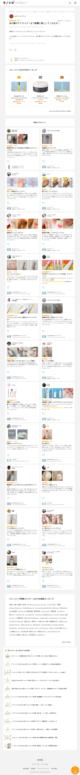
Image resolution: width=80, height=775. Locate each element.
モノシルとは (44, 764)
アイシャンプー (45, 611)
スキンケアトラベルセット (31, 618)
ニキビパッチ (44, 618)
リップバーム (61, 611)
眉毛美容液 (29, 611)
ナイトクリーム (43, 628)
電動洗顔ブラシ (54, 621)
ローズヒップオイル (58, 624)
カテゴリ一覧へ (66, 642)
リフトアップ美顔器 (15, 634)
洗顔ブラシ (42, 621)
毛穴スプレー (64, 608)
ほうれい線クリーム (60, 628)
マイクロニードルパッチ (16, 621)
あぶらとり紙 (63, 614)
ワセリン (51, 628)
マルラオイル (13, 628)
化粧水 (11, 604)
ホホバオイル (36, 624)
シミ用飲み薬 (19, 618)
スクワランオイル (46, 624)
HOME (40, 760)
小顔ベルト (25, 634)
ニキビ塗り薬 (24, 631)
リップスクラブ (29, 614)
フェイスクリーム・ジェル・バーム (28, 628)
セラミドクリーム (14, 624)
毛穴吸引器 (32, 634)
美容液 (19, 604)
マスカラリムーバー (28, 608)
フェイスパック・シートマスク (57, 618)
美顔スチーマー (42, 631)
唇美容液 (53, 611)
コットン (11, 618)
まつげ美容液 (13, 611)
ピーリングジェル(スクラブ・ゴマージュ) (47, 608)
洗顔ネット (35, 621)
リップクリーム (19, 614)
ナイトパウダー (51, 604)
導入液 (24, 604)
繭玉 (47, 621)
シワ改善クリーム (14, 631)
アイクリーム (21, 611)
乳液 (15, 604)
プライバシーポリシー (43, 768)
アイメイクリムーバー (15, 608)
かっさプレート (40, 634)
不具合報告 (54, 768)
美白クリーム (63, 621)
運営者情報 (26, 768)
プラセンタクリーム (26, 624)
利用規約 (33, 768)
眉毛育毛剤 (37, 611)
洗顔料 (59, 604)
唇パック (11, 614)
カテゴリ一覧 (35, 764)
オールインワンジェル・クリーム (36, 604)
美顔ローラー (33, 631)
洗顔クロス (27, 621)
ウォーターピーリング (53, 631)
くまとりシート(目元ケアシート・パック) (47, 614)
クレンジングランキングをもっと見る (60, 111)
